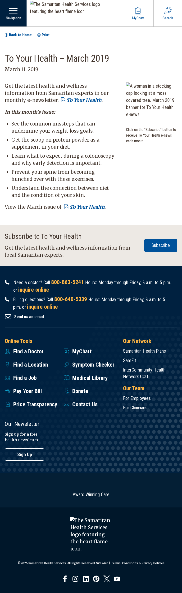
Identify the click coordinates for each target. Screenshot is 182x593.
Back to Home (20, 35)
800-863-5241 (67, 282)
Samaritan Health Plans (144, 351)
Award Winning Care (91, 494)
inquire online (33, 289)
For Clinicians (135, 408)
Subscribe (160, 245)
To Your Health (84, 100)
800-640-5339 (70, 299)
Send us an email (29, 316)
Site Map (102, 563)
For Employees (137, 398)
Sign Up (24, 454)
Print (46, 35)
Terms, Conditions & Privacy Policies (137, 563)
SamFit (129, 360)
